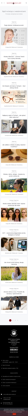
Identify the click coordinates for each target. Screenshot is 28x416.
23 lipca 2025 (8, 164)
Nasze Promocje (6, 365)
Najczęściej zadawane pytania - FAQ (10, 368)
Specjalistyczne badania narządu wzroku (11, 376)
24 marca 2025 (8, 282)
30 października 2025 (8, 76)
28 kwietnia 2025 (8, 253)
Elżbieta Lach (14, 47)
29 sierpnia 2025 (8, 135)
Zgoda (14, 414)
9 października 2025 (8, 106)
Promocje (11, 200)
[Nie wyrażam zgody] (26, 412)
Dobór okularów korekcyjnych (9, 379)
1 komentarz (20, 253)
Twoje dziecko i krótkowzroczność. (14, 25)
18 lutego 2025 (8, 311)
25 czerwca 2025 (8, 194)
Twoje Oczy (14, 22)
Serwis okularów (6, 385)
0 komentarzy (20, 47)
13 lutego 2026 (8, 47)
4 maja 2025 (8, 223)
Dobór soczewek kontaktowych (9, 382)
